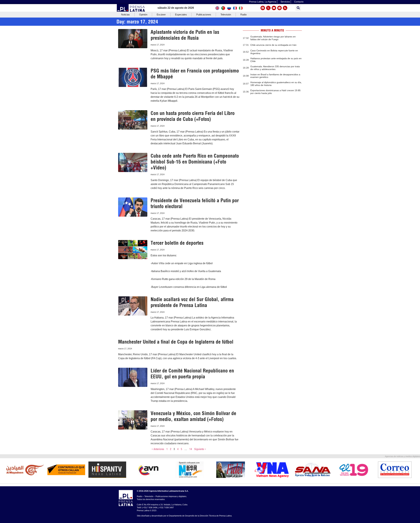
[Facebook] (263, 8)
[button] (298, 8)
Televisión (225, 14)
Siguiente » (200, 449)
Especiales (181, 14)
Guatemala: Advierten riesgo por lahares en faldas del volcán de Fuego (273, 38)
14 (190, 449)
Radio (243, 14)
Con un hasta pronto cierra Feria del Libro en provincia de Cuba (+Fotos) (193, 116)
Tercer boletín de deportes (177, 243)
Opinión (143, 14)
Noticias (125, 14)
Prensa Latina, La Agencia (262, 1)
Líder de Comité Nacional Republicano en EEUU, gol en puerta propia (192, 374)
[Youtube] (274, 8)
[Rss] (285, 8)
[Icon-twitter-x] (268, 8)
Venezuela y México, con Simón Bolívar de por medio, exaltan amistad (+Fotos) (193, 416)
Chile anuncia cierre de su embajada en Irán (273, 45)
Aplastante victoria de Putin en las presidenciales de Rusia (185, 35)
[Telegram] (279, 8)
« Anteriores (158, 449)
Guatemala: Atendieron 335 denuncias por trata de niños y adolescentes (275, 68)
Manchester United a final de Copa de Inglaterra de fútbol (175, 342)
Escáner (161, 14)
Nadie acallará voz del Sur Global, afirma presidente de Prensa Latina (192, 302)
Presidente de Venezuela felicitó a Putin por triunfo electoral (195, 203)
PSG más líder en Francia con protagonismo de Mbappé (195, 74)
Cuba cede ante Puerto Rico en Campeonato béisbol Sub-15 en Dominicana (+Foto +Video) (195, 162)
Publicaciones (203, 14)
